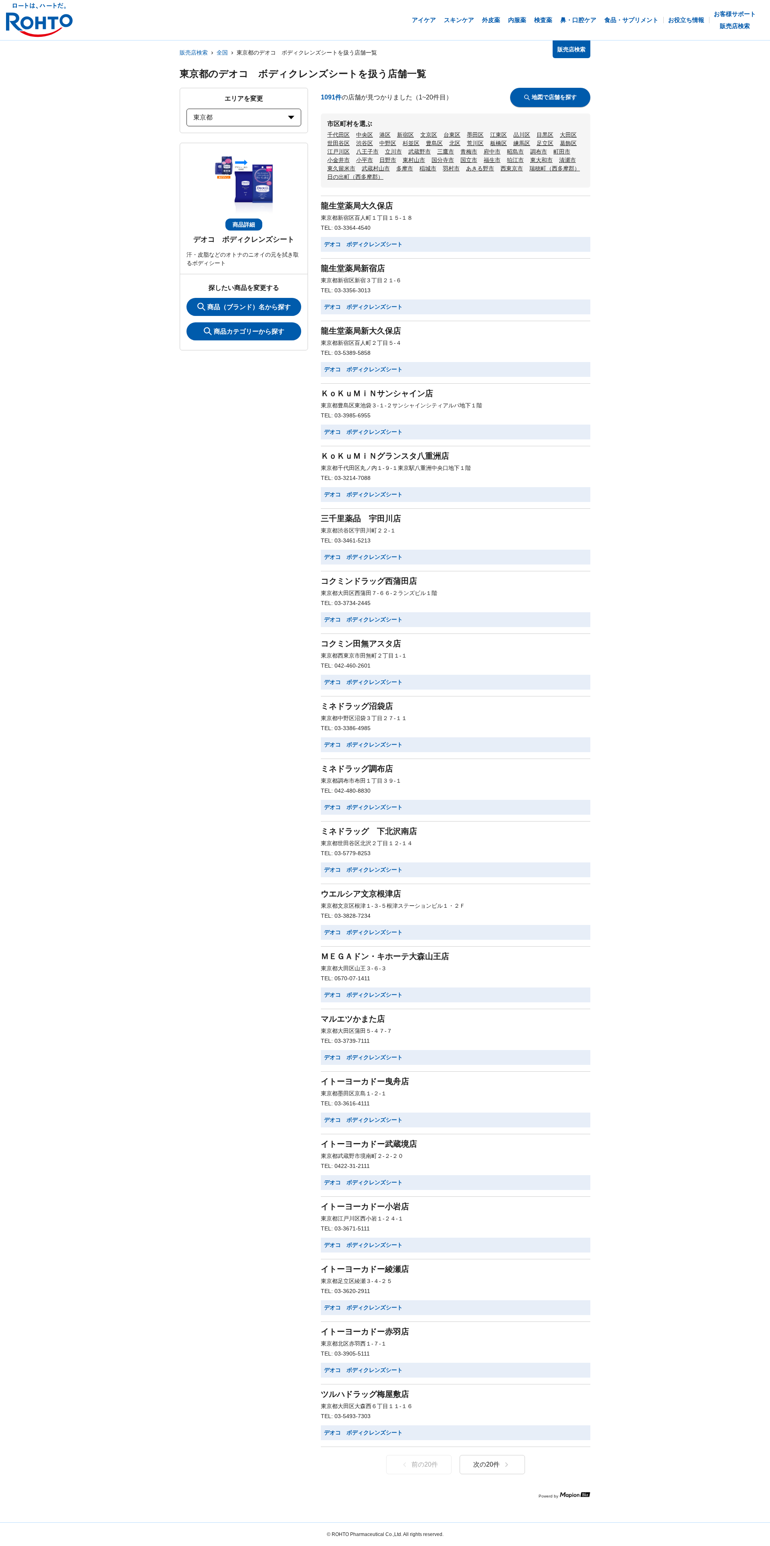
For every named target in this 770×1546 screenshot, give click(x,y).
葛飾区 (568, 143)
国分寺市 (443, 160)
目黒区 (545, 135)
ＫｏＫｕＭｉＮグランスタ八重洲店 (385, 455)
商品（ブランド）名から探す (249, 307)
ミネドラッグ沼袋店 (357, 706)
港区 (385, 135)
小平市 (364, 160)
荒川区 (475, 143)
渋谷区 (364, 143)
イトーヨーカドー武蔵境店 (369, 1143)
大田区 (568, 135)
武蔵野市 (419, 151)
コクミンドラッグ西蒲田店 (369, 581)
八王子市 (367, 151)
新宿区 (405, 135)
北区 (454, 143)
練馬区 (521, 143)
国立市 (468, 160)
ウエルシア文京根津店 (361, 893)
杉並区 (411, 143)
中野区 (387, 143)
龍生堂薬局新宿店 (353, 268)
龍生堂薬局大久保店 (357, 205)
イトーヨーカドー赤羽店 (365, 1331)
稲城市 (427, 168)
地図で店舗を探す (554, 97)
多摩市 (404, 168)
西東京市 (511, 168)
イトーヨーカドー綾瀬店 (365, 1269)
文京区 (428, 135)
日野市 (387, 160)
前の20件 (424, 1464)
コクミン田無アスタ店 (361, 643)
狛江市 (515, 160)
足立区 (545, 143)
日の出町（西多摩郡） (355, 177)
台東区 (452, 135)
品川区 (521, 135)
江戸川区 (338, 151)
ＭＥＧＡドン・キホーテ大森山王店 (385, 956)
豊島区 (434, 143)
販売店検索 (194, 52)
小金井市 (338, 160)
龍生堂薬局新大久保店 (361, 330)
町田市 (561, 151)
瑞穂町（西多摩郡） (554, 168)
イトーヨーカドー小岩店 (365, 1206)
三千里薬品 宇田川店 (361, 518)
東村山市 (414, 160)
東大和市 (541, 160)
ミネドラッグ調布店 (357, 768)
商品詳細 (244, 224)
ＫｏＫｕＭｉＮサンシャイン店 (377, 393)
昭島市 (515, 151)
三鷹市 (445, 151)
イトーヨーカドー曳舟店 (365, 1081)
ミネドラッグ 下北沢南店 (369, 831)
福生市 (492, 160)
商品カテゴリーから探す (249, 331)
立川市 (393, 151)
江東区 (498, 135)
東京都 (203, 117)
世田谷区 (338, 143)
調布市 (538, 151)
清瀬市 (567, 160)
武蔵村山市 (376, 168)
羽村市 (451, 168)
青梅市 (468, 151)
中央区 (364, 135)
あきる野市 (480, 168)
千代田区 (338, 135)
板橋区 (498, 143)
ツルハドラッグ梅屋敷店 (365, 1394)
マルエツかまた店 (353, 1018)
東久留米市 (341, 168)
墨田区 (475, 135)
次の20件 (486, 1464)
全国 (222, 52)
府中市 (492, 151)
